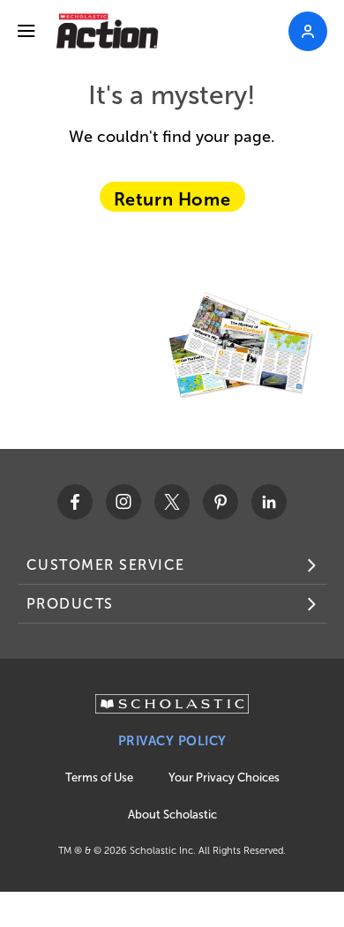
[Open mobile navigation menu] (26, 31)
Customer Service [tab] (105, 564)
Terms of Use (99, 777)
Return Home (172, 199)
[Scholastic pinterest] (220, 502)
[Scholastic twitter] (172, 502)
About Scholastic (172, 814)
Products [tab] (70, 603)
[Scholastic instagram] (123, 502)
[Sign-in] (307, 31)
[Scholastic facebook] (75, 502)
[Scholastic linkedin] (269, 502)
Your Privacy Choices (224, 777)
